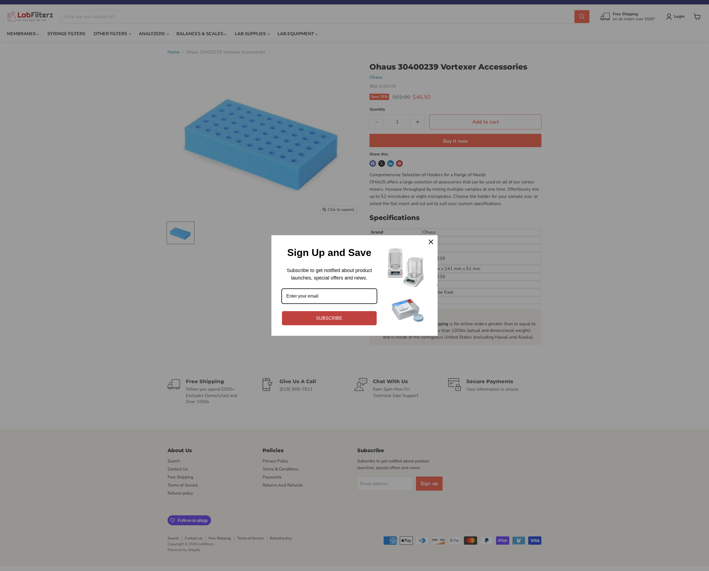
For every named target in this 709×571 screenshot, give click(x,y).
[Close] (431, 242)
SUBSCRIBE (329, 318)
